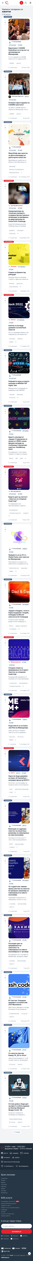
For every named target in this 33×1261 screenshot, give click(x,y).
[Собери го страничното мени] (2, 2)
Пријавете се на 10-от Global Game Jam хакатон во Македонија (18, 557)
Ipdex (21, 458)
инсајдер (6, 1243)
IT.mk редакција (16, 41)
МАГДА (11, 740)
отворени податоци (15, 513)
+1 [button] (21, 172)
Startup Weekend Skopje (15, 1119)
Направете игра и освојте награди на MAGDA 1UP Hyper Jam (18, 383)
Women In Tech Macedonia (16, 169)
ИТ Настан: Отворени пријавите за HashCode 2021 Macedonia (17, 1003)
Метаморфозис (16, 491)
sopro (10, 789)
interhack (20, 338)
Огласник (4, 1191)
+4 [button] (17, 233)
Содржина (4, 1185)
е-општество (13, 683)
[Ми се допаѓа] (5, 20)
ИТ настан (12, 397)
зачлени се (16, 1238)
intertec (11, 342)
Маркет (3, 1189)
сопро (11, 792)
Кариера (3, 1193)
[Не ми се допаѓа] (5, 24)
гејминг (25, 548)
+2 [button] (15, 342)
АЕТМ (10, 844)
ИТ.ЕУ (24, 1050)
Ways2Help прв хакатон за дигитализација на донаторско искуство (18, 155)
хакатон (18, 63)
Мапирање (4, 1199)
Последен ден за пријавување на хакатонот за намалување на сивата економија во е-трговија (18, 948)
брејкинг (16, 1243)
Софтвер (11, 665)
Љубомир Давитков (17, 96)
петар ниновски (13, 286)
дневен (25, 1243)
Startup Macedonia (16, 205)
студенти (25, 513)
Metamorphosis (16, 662)
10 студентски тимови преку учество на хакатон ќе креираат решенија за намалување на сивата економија (19, 891)
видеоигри (20, 394)
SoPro (13, 773)
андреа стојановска (21, 626)
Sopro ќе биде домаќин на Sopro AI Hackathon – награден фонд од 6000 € (18, 778)
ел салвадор (12, 629)
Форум (3, 1187)
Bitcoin (11, 458)
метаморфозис (13, 510)
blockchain (12, 338)
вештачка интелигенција (21, 789)
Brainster (14, 266)
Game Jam (12, 736)
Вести (26, 96)
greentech (12, 230)
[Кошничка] (25, 3)
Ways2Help (12, 166)
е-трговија (12, 903)
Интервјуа (25, 430)
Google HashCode (14, 1013)
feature (24, 1097)
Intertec (13, 319)
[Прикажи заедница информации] (30, 3)
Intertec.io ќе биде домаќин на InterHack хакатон (17, 328)
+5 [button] (25, 458)
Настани (3, 1197)
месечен (16, 1246)
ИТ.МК (20, 45)
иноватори (12, 233)
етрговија (12, 960)
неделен (6, 1246)
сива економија (19, 844)
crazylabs (11, 394)
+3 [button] (17, 397)
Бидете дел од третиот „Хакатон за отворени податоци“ (18, 499)
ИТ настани (12, 45)
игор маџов (20, 230)
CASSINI (11, 63)
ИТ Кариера (21, 266)
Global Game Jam (14, 568)
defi (17, 458)
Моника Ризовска (14, 172)
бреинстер (19, 283)
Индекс (3, 1195)
